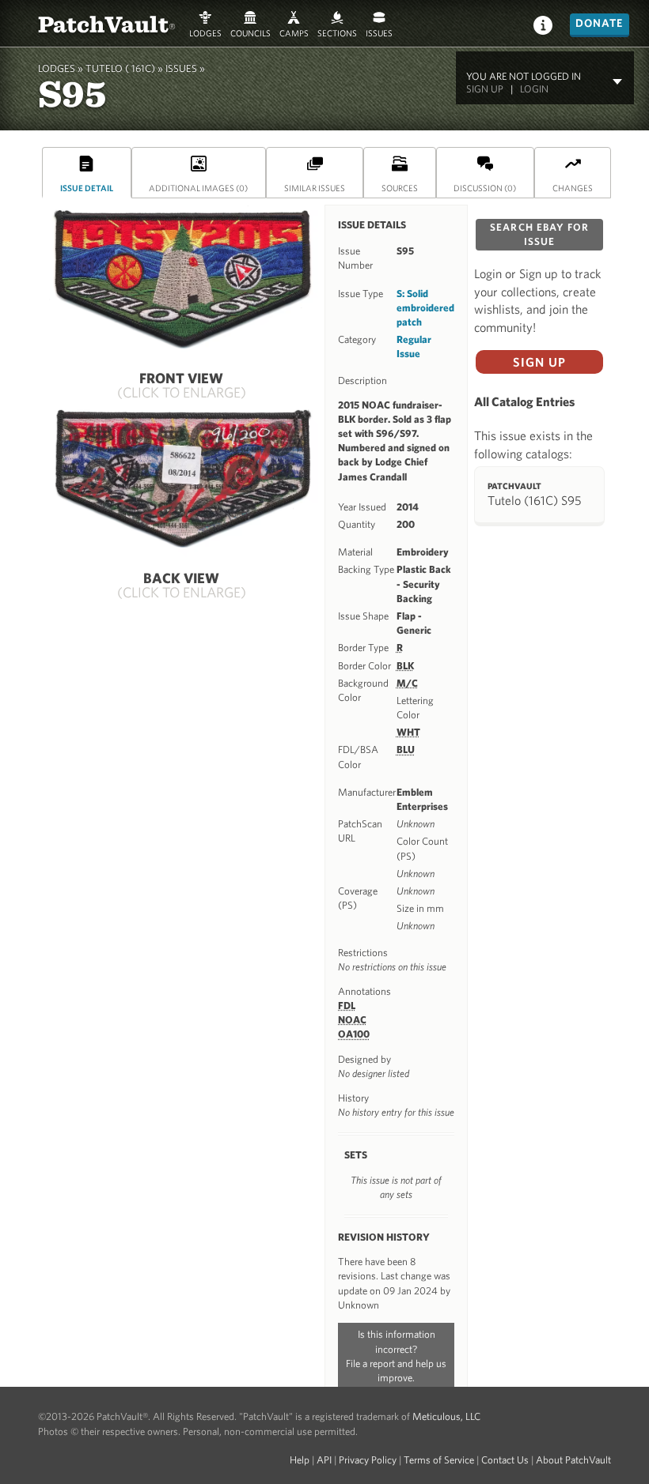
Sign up (484, 89)
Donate (599, 23)
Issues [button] (379, 32)
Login (534, 89)
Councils (250, 32)
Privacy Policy (368, 1460)
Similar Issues (314, 188)
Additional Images (198, 188)
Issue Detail (86, 188)
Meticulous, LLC (446, 1416)
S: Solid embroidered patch (425, 308)
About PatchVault (573, 1460)
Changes (572, 188)
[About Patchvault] (542, 24)
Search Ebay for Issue (539, 234)
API (324, 1460)
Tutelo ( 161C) (120, 68)
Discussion (485, 188)
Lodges (205, 32)
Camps (294, 32)
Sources (399, 188)
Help (299, 1460)
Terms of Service (439, 1460)
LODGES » (60, 68)
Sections (337, 32)
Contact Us (505, 1460)
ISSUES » (185, 68)
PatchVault (107, 23)
